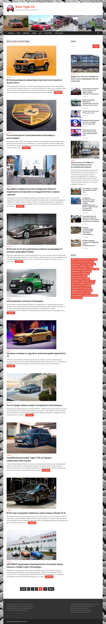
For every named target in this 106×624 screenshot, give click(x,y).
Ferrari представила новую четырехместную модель (34, 405)
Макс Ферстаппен (76, 276)
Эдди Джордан (75, 290)
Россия (93, 281)
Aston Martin (80, 259)
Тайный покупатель (77, 285)
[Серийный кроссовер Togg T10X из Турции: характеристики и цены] (37, 438)
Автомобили (75, 266)
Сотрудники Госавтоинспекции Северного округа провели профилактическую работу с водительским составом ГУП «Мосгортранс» (90, 204)
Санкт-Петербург (80, 283)
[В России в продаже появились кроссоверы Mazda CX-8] (37, 494)
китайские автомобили (78, 293)
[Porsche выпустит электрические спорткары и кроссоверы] (37, 116)
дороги (83, 290)
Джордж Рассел (76, 271)
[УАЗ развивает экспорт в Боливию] (37, 283)
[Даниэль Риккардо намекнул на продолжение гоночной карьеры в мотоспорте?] (76, 105)
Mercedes (74, 261)
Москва (85, 276)
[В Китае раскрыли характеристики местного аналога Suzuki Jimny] (37, 61)
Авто (18, 33)
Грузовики (91, 269)
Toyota (83, 264)
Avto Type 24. (25, 7)
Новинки (26, 33)
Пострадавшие (75, 281)
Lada (95, 259)
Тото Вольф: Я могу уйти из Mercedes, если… (90, 112)
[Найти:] (85, 46)
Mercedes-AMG (83, 261)
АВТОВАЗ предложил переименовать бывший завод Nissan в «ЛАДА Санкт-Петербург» (35, 565)
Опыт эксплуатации (77, 278)
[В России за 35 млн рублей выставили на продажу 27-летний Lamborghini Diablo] (37, 230)
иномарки (89, 290)
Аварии (89, 264)
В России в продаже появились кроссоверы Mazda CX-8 (36, 513)
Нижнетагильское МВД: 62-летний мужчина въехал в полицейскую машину (82, 164)
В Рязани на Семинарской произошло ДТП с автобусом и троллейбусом (87, 231)
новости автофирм (77, 295)
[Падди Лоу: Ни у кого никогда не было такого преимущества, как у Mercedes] (85, 73)
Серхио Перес (90, 283)
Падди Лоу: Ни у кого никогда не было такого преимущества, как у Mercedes (84, 78)
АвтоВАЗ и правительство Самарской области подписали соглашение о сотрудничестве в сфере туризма (33, 192)
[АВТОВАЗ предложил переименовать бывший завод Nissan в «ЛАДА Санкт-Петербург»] (37, 545)
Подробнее (58, 92)
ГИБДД (34, 33)
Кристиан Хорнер (86, 271)
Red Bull (91, 261)
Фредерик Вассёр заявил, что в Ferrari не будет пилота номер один (90, 122)
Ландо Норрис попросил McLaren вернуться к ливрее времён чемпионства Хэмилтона (90, 91)
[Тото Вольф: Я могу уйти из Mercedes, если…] (76, 117)
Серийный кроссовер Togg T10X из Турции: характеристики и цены (29, 459)
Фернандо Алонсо (76, 288)
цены (80, 297)
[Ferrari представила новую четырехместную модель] (37, 387)
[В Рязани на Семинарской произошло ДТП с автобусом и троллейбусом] (76, 233)
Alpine (73, 259)
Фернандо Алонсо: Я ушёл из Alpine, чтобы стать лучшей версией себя (89, 132)
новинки (88, 293)
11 (45, 589)
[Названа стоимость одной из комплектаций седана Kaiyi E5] (37, 335)
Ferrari (87, 259)
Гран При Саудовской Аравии (79, 269)
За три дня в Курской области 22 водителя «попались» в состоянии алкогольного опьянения (90, 218)
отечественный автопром (90, 295)
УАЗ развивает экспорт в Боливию (25, 301)
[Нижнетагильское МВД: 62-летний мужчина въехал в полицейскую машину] (85, 159)
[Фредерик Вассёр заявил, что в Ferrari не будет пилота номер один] (76, 126)
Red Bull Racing (76, 264)
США (73, 283)
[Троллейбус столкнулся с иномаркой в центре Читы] (76, 194)
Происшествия (85, 281)
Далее (51, 589)
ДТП (40, 33)
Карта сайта (59, 33)
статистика (74, 297)
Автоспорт (48, 33)
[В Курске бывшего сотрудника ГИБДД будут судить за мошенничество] (76, 246)
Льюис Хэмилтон (76, 273)
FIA (92, 259)
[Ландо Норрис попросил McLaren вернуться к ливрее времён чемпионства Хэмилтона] (76, 94)
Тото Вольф (87, 285)
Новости (11, 33)
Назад (23, 589)
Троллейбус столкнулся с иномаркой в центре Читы (90, 190)
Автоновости (83, 266)
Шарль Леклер (87, 288)
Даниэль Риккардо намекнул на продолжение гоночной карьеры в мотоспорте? (90, 102)
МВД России (85, 273)
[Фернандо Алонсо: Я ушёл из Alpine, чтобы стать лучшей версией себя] (76, 135)
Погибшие (86, 278)
